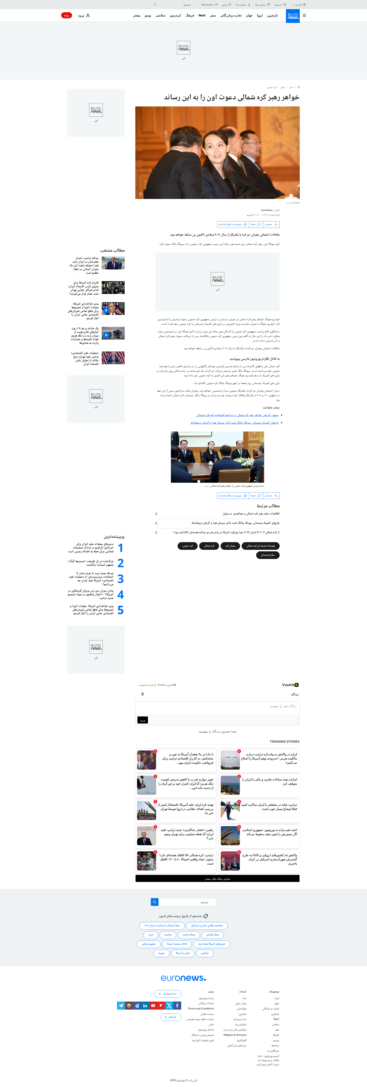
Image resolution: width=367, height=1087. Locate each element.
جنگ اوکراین (212, 935)
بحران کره (230, 546)
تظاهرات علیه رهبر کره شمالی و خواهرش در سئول (251, 514)
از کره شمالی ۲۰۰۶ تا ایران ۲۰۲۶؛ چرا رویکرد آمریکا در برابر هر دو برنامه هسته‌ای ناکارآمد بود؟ (226, 533)
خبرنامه (172, 1017)
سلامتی (160, 15)
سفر (213, 15)
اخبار (291, 87)
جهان (249, 15)
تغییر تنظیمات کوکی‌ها (203, 1040)
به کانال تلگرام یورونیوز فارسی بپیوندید (255, 359)
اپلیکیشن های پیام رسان (234, 1030)
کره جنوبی (271, 87)
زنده (66, 15)
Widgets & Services (234, 1035)
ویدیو (148, 15)
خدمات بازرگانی (206, 1003)
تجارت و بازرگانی (230, 15)
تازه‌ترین (272, 15)
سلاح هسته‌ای (268, 555)
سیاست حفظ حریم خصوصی (200, 1019)
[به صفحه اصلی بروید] (293, 16)
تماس (211, 1024)
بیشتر (211, 992)
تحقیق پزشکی (149, 944)
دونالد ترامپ (189, 935)
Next (202, 15)
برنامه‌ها (275, 1046)
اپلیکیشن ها (240, 1024)
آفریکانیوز (241, 1040)
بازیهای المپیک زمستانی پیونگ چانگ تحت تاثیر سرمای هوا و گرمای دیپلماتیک (234, 423)
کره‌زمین (175, 15)
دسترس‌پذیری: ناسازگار (203, 1035)
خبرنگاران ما (273, 1051)
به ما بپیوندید (239, 1019)
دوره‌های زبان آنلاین (236, 1046)
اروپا (260, 15)
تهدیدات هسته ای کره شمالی (260, 546)
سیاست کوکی (207, 1014)
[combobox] (174, 5)
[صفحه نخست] (298, 87)
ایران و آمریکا (183, 953)
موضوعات (274, 992)
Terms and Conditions (201, 1009)
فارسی (298, 4)
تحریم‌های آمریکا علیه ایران (211, 944)
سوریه (161, 953)
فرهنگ (190, 15)
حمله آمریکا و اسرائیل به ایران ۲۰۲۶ (162, 926)
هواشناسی (241, 1009)
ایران (150, 935)
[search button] (155, 5)
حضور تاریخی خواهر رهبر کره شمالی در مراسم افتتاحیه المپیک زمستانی (237, 415)
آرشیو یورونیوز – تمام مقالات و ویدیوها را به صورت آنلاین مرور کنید (268, 1060)
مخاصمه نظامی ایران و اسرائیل (207, 926)
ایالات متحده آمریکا (177, 944)
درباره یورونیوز (206, 998)
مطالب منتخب (112, 251)
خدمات (242, 992)
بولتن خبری (240, 1003)
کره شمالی (209, 546)
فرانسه (167, 935)
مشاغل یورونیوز (206, 1030)
